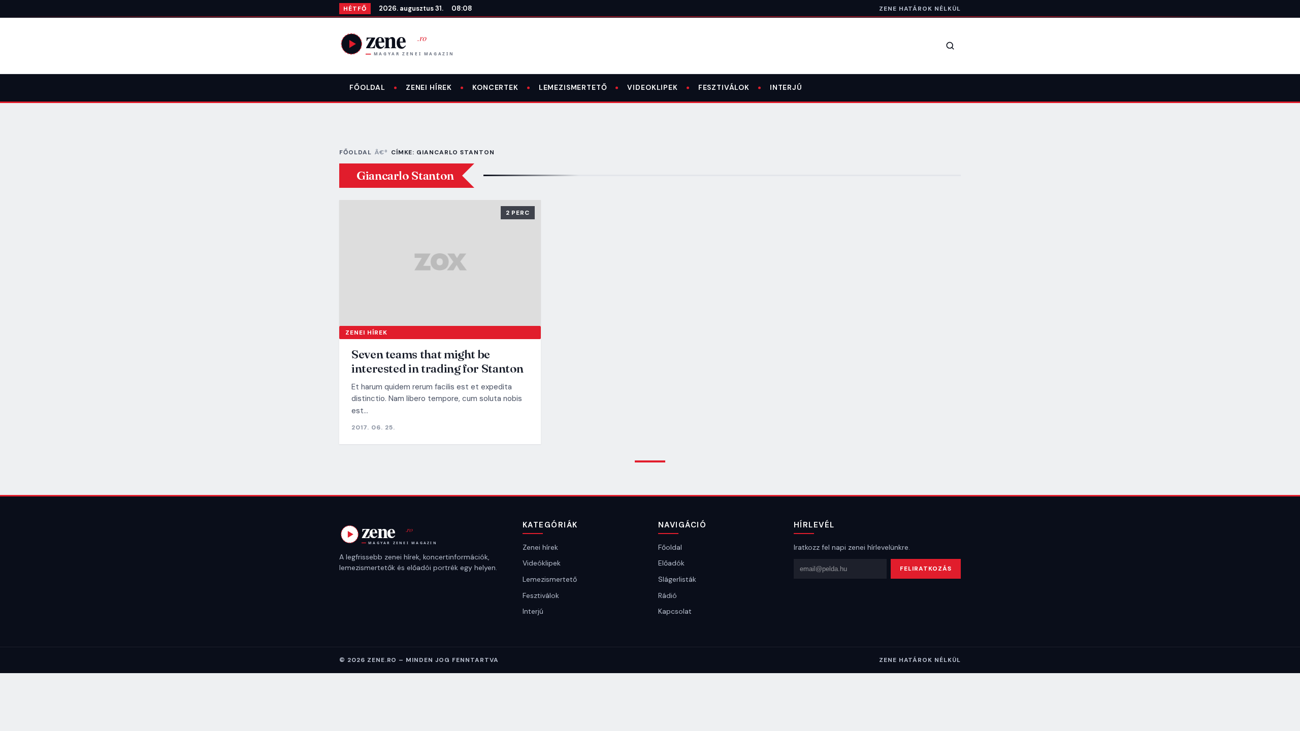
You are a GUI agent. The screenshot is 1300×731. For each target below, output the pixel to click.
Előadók (671, 563)
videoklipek (652, 87)
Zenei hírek (429, 87)
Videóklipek (542, 563)
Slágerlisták (677, 579)
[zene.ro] (405, 43)
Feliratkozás (926, 568)
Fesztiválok (724, 87)
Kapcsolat (675, 611)
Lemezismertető (573, 87)
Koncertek (495, 87)
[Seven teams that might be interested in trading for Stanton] (440, 263)
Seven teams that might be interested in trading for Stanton (437, 361)
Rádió (667, 595)
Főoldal (367, 87)
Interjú (786, 87)
